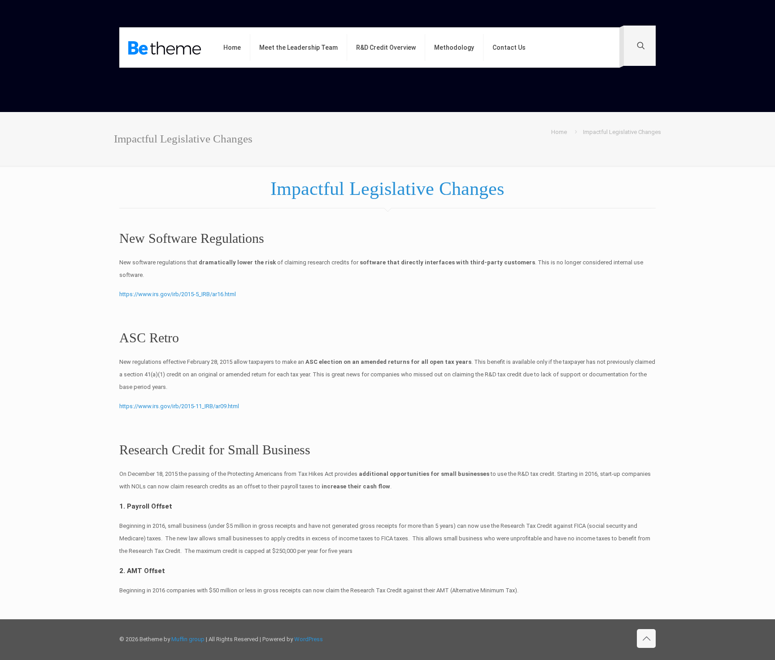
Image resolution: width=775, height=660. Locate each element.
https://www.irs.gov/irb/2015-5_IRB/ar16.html (177, 294)
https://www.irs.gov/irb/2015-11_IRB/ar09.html (179, 406)
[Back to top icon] (646, 638)
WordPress (308, 639)
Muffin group (188, 639)
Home (559, 132)
